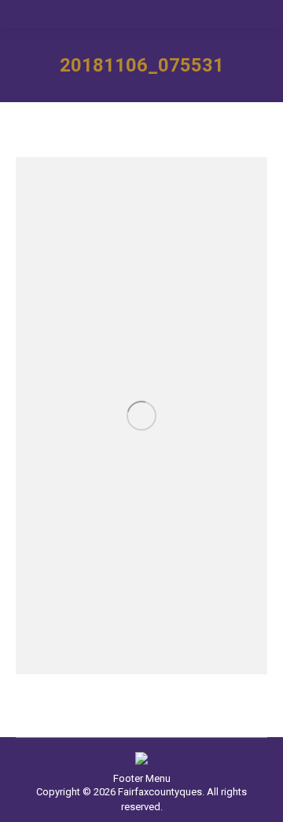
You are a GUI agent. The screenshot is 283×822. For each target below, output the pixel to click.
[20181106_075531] (141, 415)
